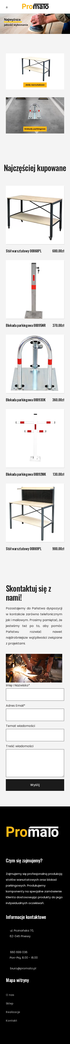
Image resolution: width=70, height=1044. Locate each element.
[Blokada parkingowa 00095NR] (35, 289)
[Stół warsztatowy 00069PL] (35, 513)
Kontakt (11, 1021)
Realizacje (13, 1012)
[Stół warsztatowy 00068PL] (35, 215)
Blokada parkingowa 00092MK (26, 474)
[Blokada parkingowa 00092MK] (35, 438)
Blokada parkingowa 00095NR (26, 325)
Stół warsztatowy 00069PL (23, 548)
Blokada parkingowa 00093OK (26, 399)
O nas (10, 995)
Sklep (9, 1003)
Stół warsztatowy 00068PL (23, 250)
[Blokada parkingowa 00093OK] (35, 364)
